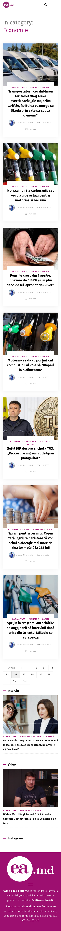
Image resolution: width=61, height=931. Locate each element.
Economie (33, 87)
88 (49, 674)
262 (15, 681)
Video (38, 810)
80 (36, 668)
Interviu (37, 737)
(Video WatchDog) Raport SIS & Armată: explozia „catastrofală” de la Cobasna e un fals (29, 819)
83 (7, 674)
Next (25, 681)
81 (44, 668)
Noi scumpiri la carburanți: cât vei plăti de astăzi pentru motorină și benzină (30, 195)
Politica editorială (42, 900)
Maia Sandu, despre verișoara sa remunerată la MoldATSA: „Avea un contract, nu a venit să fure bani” (30, 745)
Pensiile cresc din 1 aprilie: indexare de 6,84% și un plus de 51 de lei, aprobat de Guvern (30, 280)
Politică (50, 737)
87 (40, 674)
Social (45, 87)
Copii (26, 529)
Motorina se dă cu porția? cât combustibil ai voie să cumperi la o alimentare (30, 365)
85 (24, 674)
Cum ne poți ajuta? (14, 890)
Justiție (44, 441)
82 (52, 668)
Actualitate (18, 87)
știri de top (26, 810)
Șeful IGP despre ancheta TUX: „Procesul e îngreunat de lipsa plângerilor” (30, 453)
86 (32, 674)
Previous (10, 668)
